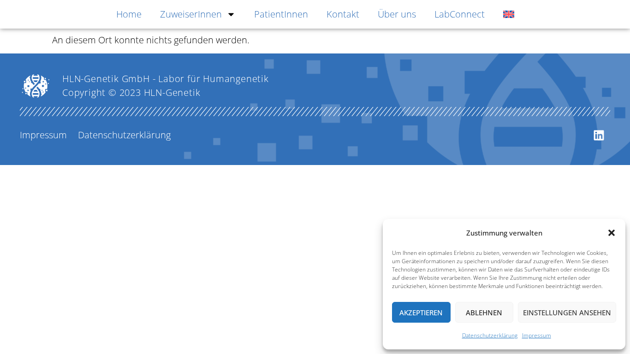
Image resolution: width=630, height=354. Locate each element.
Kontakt (343, 14)
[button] (611, 232)
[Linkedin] (598, 135)
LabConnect (459, 14)
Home (129, 14)
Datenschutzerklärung (489, 335)
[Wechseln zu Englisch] (508, 14)
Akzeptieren (421, 312)
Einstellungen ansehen (567, 312)
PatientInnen (281, 14)
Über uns (397, 14)
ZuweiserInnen (191, 14)
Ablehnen (484, 312)
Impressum (536, 335)
